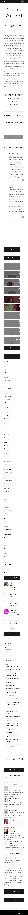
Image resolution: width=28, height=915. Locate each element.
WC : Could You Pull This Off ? (13, 744)
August (8, 658)
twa (4, 548)
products (6, 499)
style (5, 532)
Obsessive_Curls (7, 475)
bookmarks (6, 369)
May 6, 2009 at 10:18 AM (14, 153)
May (7, 664)
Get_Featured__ (7, 399)
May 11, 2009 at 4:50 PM (14, 187)
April (7, 749)
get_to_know (7, 404)
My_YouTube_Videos (8, 461)
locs (4, 437)
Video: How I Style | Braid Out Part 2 (14, 603)
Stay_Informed (7, 526)
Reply (23, 179)
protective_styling (8, 502)
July (7, 660)
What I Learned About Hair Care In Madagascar (12, 331)
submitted (6, 537)
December (9, 649)
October (8, 654)
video (5, 562)
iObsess (5, 432)
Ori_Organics (6, 494)
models (5, 442)
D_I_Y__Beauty (7, 388)
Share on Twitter (15, 101)
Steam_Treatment (8, 529)
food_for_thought (8, 396)
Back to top (21, 913)
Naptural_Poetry (7, 464)
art (4, 364)
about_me (6, 361)
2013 (6, 639)
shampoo (6, 515)
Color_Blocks (7, 380)
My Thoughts (7, 451)
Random (5, 505)
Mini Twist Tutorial (10, 289)
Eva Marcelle (9, 732)
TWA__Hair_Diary (8, 551)
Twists (5, 553)
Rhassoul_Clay (7, 507)
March (7, 751)
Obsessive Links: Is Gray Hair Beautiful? (12, 314)
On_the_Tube (7, 491)
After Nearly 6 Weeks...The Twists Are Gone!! (12, 323)
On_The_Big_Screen (8, 486)
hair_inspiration (7, 421)
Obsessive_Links (7, 478)
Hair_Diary (6, 415)
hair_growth (6, 418)
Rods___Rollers (7, 510)
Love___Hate (7, 440)
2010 (6, 645)
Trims (5, 545)
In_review (6, 429)
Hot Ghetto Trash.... (10, 695)
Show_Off (6, 521)
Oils (4, 483)
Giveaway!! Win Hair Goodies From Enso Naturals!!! (11, 266)
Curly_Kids (6, 386)
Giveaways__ (7, 407)
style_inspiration (7, 534)
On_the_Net (6, 488)
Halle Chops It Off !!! (11, 693)
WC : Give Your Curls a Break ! (13, 716)
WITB (5, 567)
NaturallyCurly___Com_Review (11, 467)
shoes (5, 518)
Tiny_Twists (6, 540)
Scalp (5, 513)
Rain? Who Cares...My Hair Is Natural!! (11, 282)
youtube (5, 572)
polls (5, 497)
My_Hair (5, 453)
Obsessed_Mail (7, 469)
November (8, 652)
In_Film (5, 426)
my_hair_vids (7, 456)
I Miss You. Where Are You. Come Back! (11, 306)
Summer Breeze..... (10, 685)
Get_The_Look (7, 402)
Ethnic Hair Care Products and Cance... (12, 136)
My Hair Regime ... (10, 683)
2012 (6, 641)
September (9, 656)
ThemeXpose (14, 911)
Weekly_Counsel (16, 108)
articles (5, 367)
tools (5, 543)
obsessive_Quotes (8, 480)
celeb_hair (6, 377)
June (7, 662)
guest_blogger (7, 413)
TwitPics (5, 556)
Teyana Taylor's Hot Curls (12, 666)
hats (5, 423)
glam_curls (6, 410)
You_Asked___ (7, 570)
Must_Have (6, 445)
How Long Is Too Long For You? (16, 820)
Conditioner (6, 383)
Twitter (5, 559)
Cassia (5, 375)
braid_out (6, 372)
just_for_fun (6, 434)
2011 (6, 643)
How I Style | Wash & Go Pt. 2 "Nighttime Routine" (11, 274)
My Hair (5, 448)
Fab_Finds (6, 394)
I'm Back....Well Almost (11, 747)
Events (5, 391)
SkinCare (6, 524)
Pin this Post (15, 104)
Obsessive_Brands (8, 472)
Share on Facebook (14, 98)
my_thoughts (7, 459)
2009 (6, 647)
